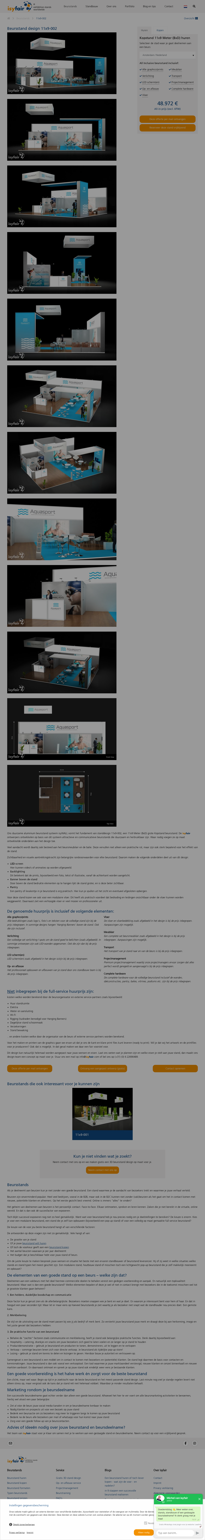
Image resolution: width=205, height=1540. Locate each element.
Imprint (30, 1532)
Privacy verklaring (17, 1532)
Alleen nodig (143, 1532)
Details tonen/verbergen (24, 1524)
